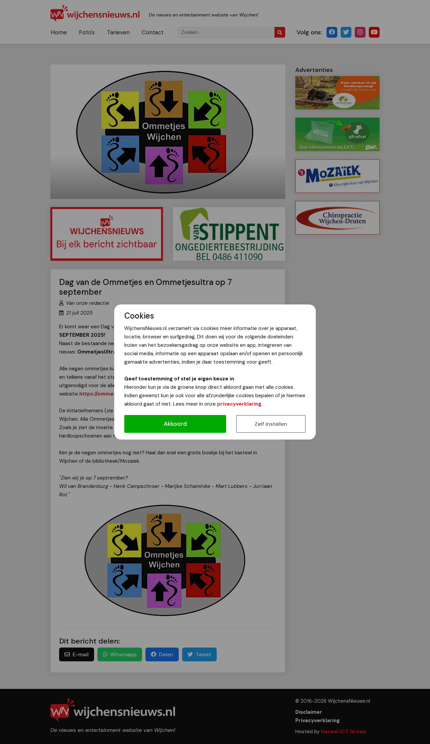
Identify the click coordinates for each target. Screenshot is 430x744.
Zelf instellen (271, 423)
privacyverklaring (239, 404)
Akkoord (175, 424)
